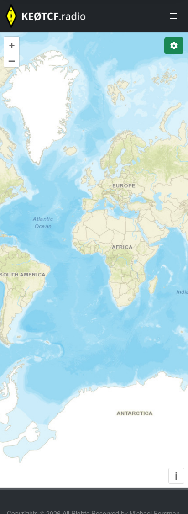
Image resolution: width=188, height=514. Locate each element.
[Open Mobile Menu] (173, 16)
